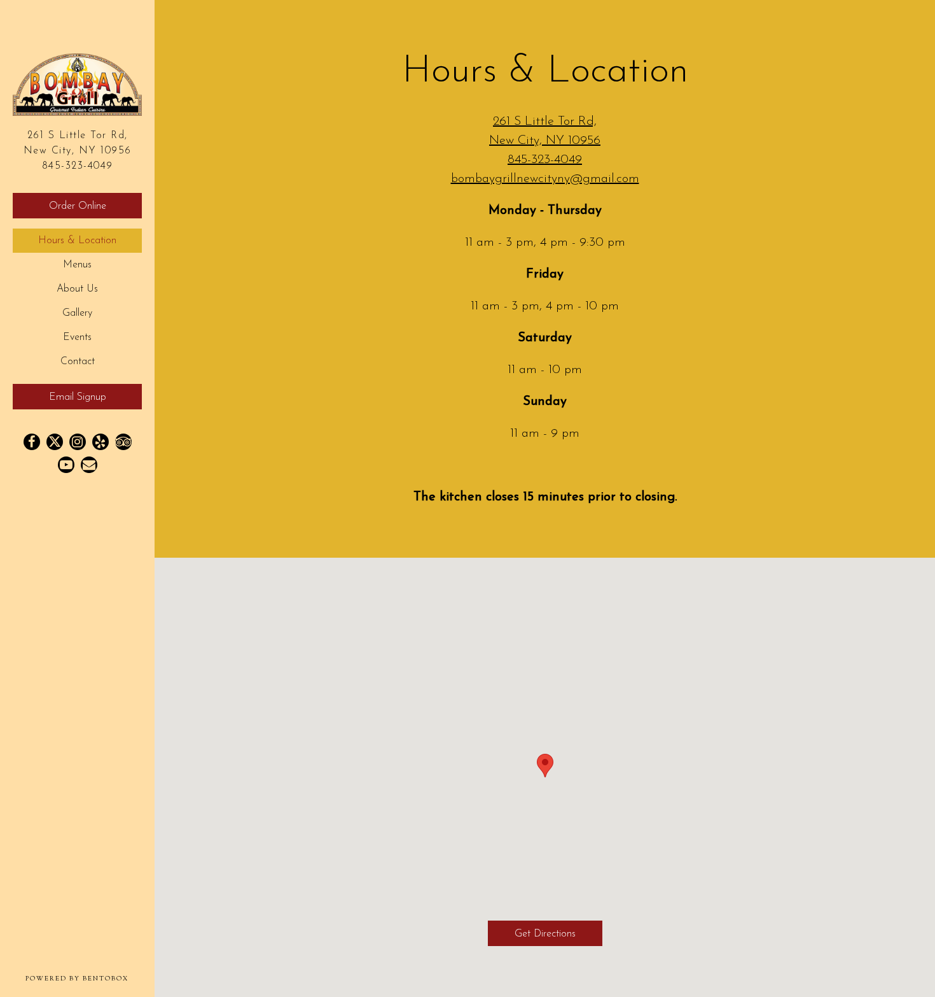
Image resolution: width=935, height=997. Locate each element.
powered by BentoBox (90, 978)
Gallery (77, 313)
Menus (77, 265)
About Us (77, 289)
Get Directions (558, 933)
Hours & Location (77, 241)
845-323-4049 (77, 166)
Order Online (77, 206)
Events (77, 337)
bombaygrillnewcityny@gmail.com (545, 179)
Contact (77, 362)
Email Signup (77, 397)
